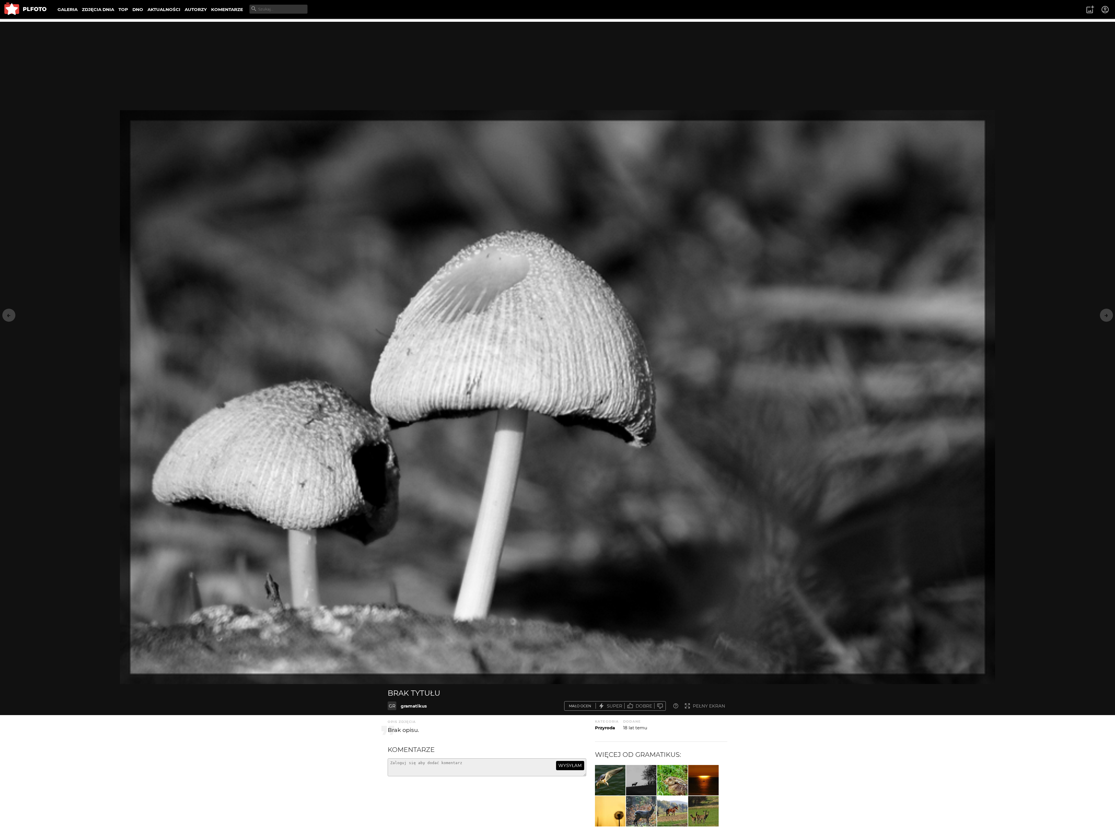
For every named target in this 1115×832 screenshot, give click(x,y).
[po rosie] (672, 780)
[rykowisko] (641, 780)
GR (392, 706)
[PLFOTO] (25, 9)
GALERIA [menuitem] (67, 9)
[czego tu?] (641, 811)
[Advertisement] (557, 62)
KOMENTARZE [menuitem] (227, 9)
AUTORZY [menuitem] (196, 9)
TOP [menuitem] (123, 9)
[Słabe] (660, 705)
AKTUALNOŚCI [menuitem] (164, 9)
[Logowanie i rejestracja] (1105, 9)
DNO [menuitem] (137, 9)
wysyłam (570, 765)
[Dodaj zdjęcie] (1090, 9)
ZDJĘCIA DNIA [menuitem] (98, 9)
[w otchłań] (703, 780)
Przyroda (605, 727)
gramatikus (414, 706)
